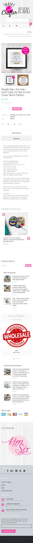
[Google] (20, 124)
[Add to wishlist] (3, 214)
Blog (2, 488)
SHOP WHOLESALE (6, 491)
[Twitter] (8, 124)
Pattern (12, 118)
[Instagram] (16, 470)
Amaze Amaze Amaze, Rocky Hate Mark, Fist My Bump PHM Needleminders (20, 277)
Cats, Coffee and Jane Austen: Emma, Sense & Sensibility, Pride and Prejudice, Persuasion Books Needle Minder (20, 302)
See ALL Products (6, 482)
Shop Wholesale (16, 351)
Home (29, 32)
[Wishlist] (16, 26)
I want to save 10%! (8, 531)
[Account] (9, 26)
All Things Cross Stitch (16, 115)
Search (28, 265)
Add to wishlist (6, 103)
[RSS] (20, 470)
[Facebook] (2, 124)
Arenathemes (25, 538)
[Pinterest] (24, 470)
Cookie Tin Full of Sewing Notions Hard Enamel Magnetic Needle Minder (13, 239)
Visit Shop (16, 446)
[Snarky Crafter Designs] (16, 9)
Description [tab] (16, 133)
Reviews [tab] (17, 139)
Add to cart (17, 108)
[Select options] (28, 238)
